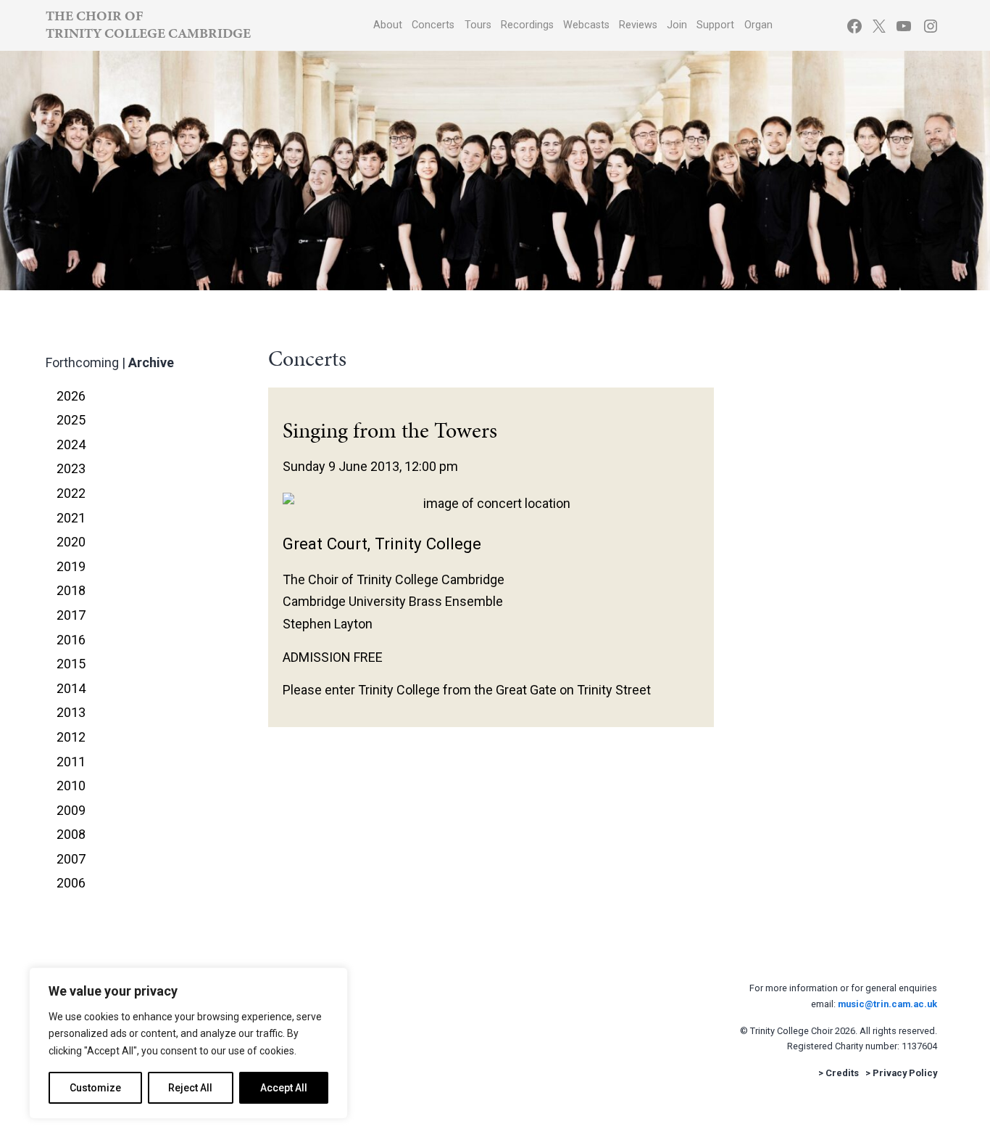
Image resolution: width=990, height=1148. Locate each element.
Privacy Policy (905, 1072)
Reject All (190, 1088)
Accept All (283, 1088)
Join (677, 25)
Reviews (638, 25)
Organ (758, 25)
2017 (71, 615)
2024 (71, 444)
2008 (71, 834)
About (387, 25)
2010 (71, 785)
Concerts (433, 25)
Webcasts (586, 25)
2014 (71, 688)
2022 (71, 493)
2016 (71, 639)
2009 (71, 810)
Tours (478, 25)
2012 (71, 737)
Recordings (527, 25)
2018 (71, 590)
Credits (842, 1072)
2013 (71, 712)
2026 (71, 395)
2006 (71, 882)
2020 (71, 541)
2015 (71, 663)
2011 (71, 761)
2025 (71, 419)
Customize (95, 1088)
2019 (71, 566)
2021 (71, 517)
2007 (71, 858)
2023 (71, 468)
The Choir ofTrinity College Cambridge (148, 24)
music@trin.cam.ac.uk (887, 1004)
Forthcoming (82, 362)
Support (715, 25)
